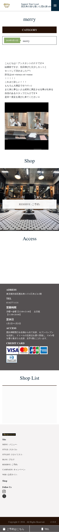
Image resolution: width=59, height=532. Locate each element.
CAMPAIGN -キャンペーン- (14, 469)
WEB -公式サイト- (10, 474)
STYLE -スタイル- (9, 449)
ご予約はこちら (14, 529)
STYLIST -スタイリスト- (12, 454)
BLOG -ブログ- (8, 459)
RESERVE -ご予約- (29, 204)
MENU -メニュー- (9, 444)
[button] (29, 30)
